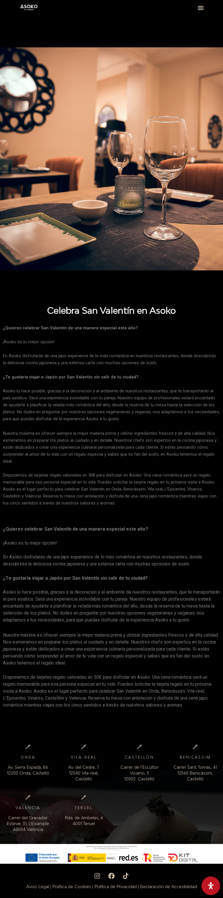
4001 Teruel (84, 823)
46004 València (28, 829)
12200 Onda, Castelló (28, 773)
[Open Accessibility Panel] (211, 886)
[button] (201, 7)
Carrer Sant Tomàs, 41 (195, 767)
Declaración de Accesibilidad (168, 886)
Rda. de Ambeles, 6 (84, 817)
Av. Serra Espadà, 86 (28, 767)
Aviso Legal (37, 886)
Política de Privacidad (115, 886)
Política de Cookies (71, 886)
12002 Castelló (139, 778)
